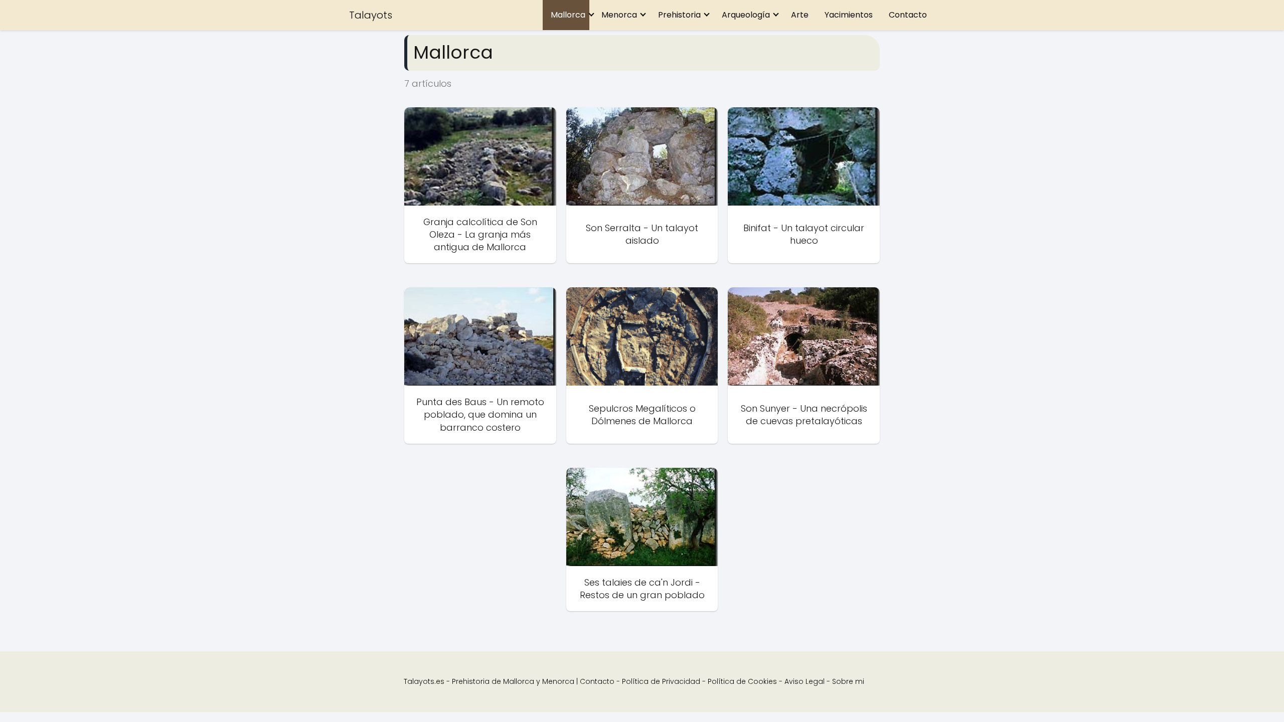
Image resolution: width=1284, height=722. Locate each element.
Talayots (370, 15)
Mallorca (568, 15)
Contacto (908, 15)
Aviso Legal (804, 681)
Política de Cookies (742, 681)
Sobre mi (848, 681)
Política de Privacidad (661, 681)
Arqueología (746, 15)
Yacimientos (849, 15)
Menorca (619, 15)
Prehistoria (679, 15)
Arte (800, 15)
